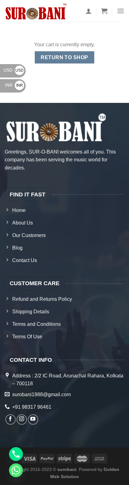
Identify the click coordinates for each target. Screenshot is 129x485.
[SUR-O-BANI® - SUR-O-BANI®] (36, 11)
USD (13, 70)
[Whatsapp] (16, 470)
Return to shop (64, 57)
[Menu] (120, 10)
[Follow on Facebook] (10, 419)
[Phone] (16, 454)
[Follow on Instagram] (22, 419)
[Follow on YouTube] (33, 419)
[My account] (88, 11)
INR (14, 85)
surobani (66, 469)
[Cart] (104, 11)
